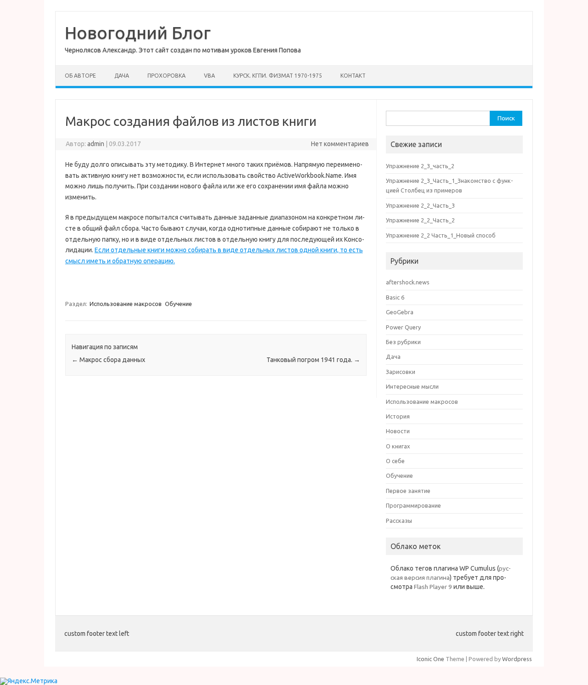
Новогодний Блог (138, 32)
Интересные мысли (412, 386)
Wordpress (517, 659)
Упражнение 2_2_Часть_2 (420, 220)
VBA (209, 76)
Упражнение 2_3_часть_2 (420, 166)
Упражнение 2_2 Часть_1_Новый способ (441, 235)
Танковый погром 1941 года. (313, 359)
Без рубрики (403, 342)
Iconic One (430, 659)
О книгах (398, 446)
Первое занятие (408, 490)
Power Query (403, 327)
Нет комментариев (340, 143)
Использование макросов (126, 303)
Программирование (413, 505)
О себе (395, 461)
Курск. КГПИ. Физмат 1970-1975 (277, 76)
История (398, 416)
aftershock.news (408, 282)
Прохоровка (166, 76)
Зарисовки (400, 371)
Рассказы (399, 520)
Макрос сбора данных (108, 359)
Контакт (353, 76)
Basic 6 (395, 297)
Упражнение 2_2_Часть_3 (420, 205)
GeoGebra (399, 312)
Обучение (178, 303)
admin (95, 143)
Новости (398, 431)
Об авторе (80, 76)
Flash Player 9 (433, 586)
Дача (121, 76)
